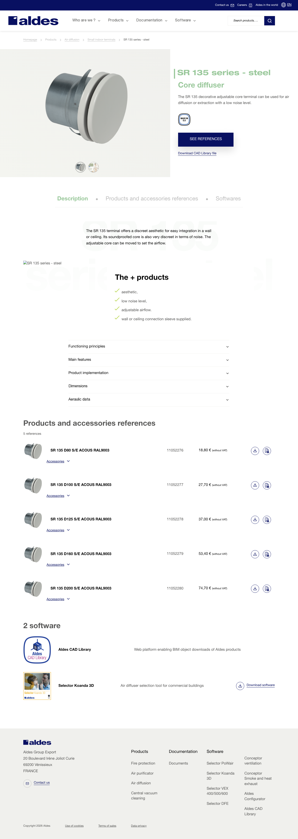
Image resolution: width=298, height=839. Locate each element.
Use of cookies (74, 826)
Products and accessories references (152, 199)
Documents (178, 764)
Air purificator (142, 774)
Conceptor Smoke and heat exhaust (258, 779)
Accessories (55, 462)
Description (72, 199)
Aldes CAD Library (74, 650)
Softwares (228, 199)
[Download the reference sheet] (255, 451)
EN (289, 5)
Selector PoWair (220, 764)
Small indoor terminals (101, 40)
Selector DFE (218, 804)
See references (206, 140)
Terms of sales (107, 826)
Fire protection (143, 764)
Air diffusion (72, 40)
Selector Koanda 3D (76, 686)
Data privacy (139, 826)
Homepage (30, 40)
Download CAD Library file (197, 153)
